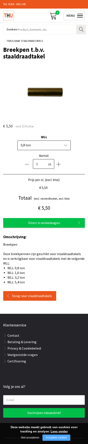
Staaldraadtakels (32, 40)
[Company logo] (8, 15)
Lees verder (59, 431)
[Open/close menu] (73, 15)
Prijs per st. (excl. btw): (44, 180)
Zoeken (81, 29)
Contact (13, 335)
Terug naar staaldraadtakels (32, 296)
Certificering (16, 361)
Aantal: (44, 156)
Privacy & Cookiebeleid (24, 348)
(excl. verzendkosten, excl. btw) (44, 198)
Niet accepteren (30, 437)
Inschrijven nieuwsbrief (44, 413)
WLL (44, 137)
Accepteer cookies (56, 437)
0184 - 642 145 (17, 4)
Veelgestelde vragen (22, 354)
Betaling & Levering (22, 342)
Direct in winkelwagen (44, 223)
